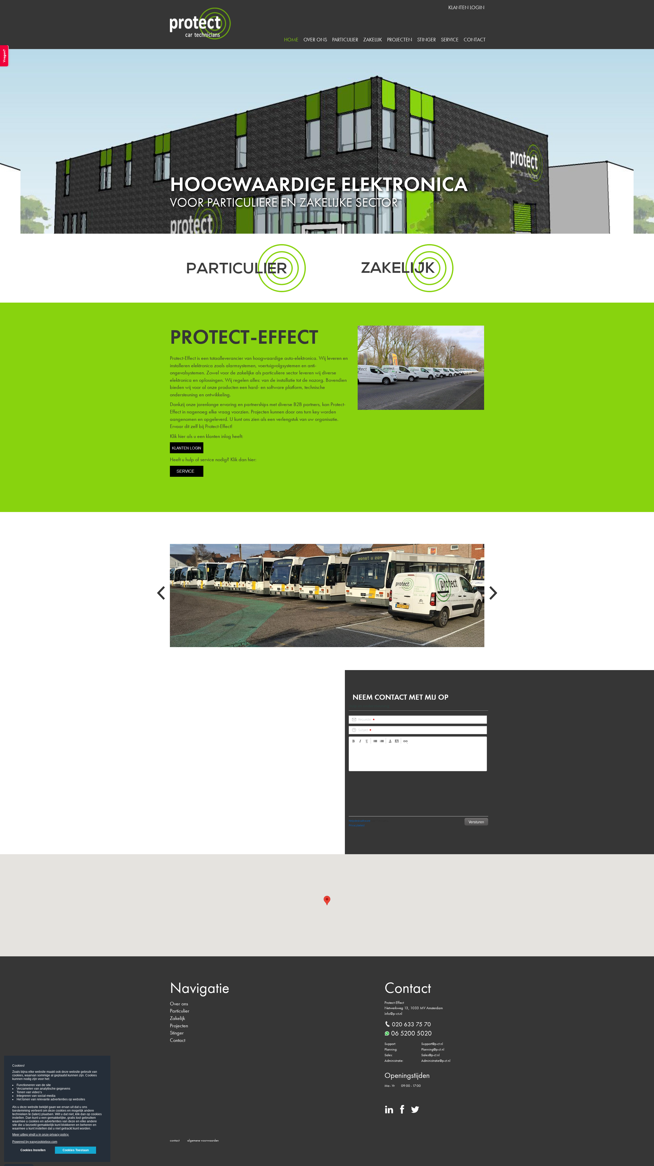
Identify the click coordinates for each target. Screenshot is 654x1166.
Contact (475, 39)
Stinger (426, 39)
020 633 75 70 (411, 1024)
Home (291, 39)
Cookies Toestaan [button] (76, 1150)
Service (450, 39)
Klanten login (466, 7)
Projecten (399, 39)
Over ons (315, 39)
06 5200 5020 (411, 1033)
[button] (327, 900)
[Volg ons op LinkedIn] (389, 1111)
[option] (327, 141)
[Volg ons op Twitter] (415, 1111)
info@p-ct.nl (393, 1013)
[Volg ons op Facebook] (402, 1111)
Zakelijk (372, 39)
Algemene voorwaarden (203, 1140)
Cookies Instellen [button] (32, 1150)
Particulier (345, 39)
